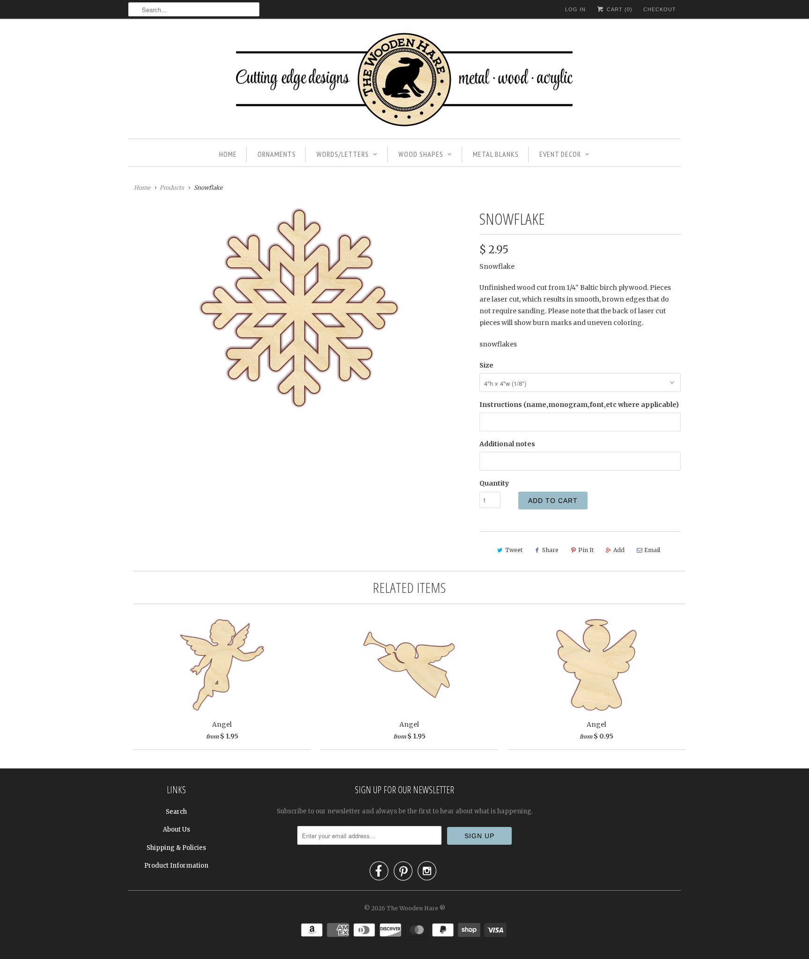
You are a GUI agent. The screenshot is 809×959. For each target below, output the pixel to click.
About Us (176, 830)
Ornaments (276, 154)
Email (652, 549)
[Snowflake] (299, 308)
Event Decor (560, 154)
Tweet (513, 549)
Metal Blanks (496, 154)
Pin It (586, 549)
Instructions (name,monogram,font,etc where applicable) (579, 404)
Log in (575, 9)
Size (486, 365)
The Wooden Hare (412, 908)
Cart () (618, 9)
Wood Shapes (420, 154)
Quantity (494, 483)
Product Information (176, 866)
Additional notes (507, 444)
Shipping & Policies (176, 848)
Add (619, 549)
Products (172, 187)
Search (176, 812)
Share (550, 549)
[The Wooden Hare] (404, 81)
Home (228, 154)
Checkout (659, 9)
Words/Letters (342, 154)
